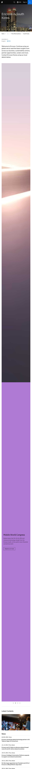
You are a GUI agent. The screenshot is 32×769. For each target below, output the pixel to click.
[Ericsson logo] (2, 2)
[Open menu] (30, 2)
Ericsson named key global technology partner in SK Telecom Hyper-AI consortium (16, 740)
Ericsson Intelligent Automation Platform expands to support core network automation (15, 756)
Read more (8, 550)
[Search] (14, 2)
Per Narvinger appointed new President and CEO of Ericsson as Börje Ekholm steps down (15, 763)
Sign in (25, 2)
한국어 (9, 41)
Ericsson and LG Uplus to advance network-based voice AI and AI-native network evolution (15, 748)
